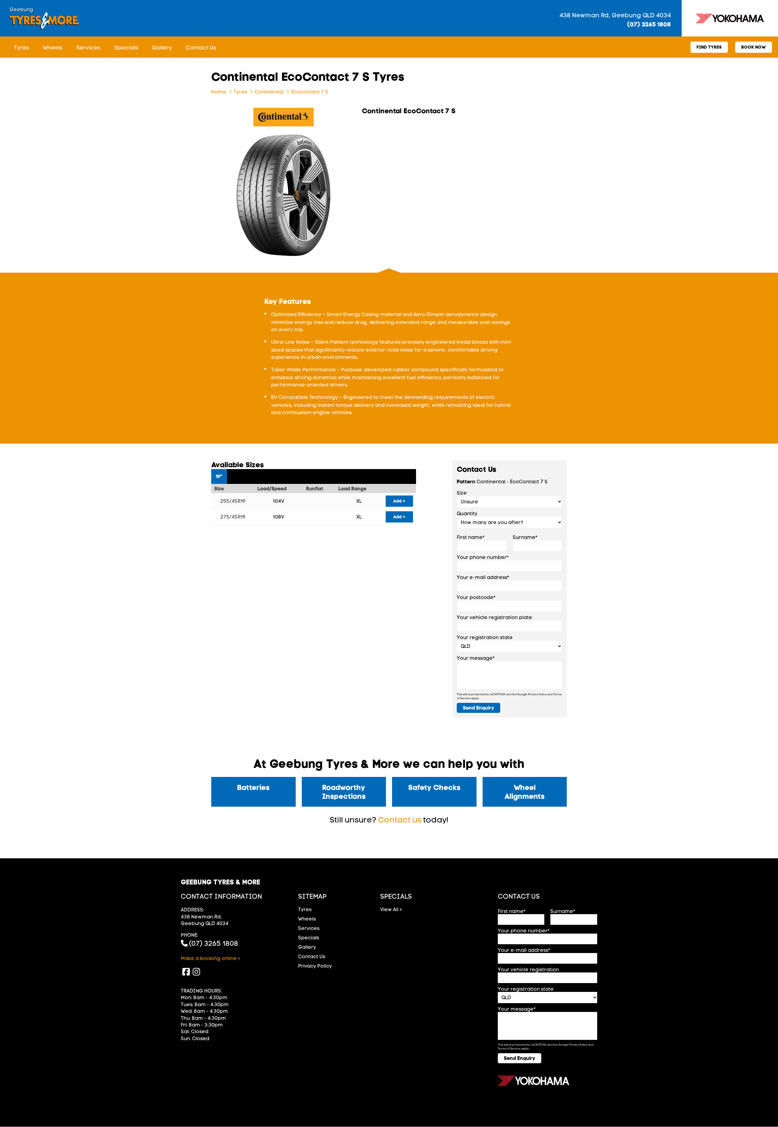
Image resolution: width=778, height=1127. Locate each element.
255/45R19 (233, 501)
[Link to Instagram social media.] (196, 971)
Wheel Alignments (524, 792)
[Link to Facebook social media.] (186, 971)
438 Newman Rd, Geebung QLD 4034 (615, 15)
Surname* (525, 537)
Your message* (476, 658)
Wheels (52, 47)
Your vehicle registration (528, 969)
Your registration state (485, 637)
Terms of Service (509, 1048)
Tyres (21, 47)
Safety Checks (434, 787)
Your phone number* (483, 557)
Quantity (467, 513)
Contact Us (201, 47)
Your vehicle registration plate (494, 617)
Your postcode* (476, 597)
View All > (391, 909)
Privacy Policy (537, 694)
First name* (471, 537)
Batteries (253, 787)
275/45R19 (233, 517)
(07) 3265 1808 (649, 24)
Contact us (399, 819)
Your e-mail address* (483, 577)
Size (462, 493)
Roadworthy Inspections (344, 792)
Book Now (753, 47)
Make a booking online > (210, 958)
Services (88, 47)
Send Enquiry (478, 708)
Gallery (162, 47)
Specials (126, 47)
